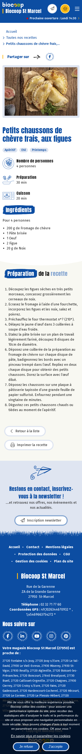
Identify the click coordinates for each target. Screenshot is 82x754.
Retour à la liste (27, 431)
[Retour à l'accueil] (13, 5)
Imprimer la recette (32, 445)
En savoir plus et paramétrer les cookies (40, 736)
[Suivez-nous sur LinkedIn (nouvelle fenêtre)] (22, 636)
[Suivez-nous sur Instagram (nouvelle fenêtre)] (51, 636)
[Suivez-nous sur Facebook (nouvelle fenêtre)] (8, 636)
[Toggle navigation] (77, 10)
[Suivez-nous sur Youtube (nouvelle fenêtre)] (37, 636)
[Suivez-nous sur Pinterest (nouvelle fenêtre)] (66, 636)
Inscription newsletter (44, 520)
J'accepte (56, 746)
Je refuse (26, 746)
